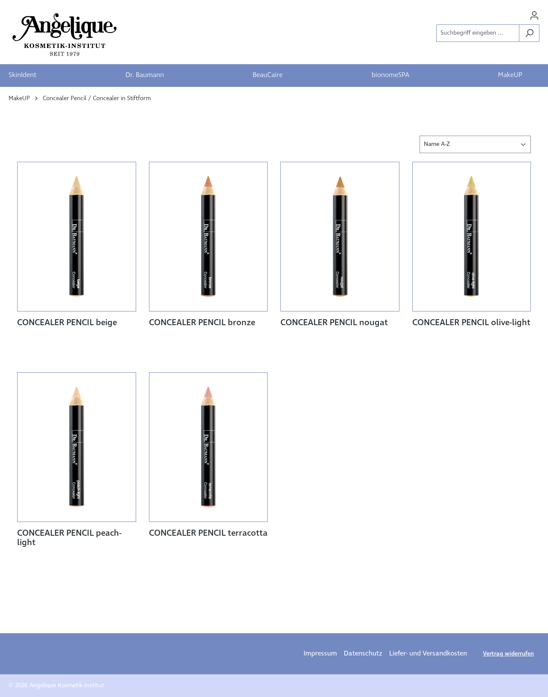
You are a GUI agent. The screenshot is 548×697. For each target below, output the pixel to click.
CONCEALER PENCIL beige (67, 323)
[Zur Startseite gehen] (65, 34)
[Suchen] (529, 33)
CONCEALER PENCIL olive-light (471, 323)
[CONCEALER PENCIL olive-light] (472, 236)
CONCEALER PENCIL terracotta (208, 533)
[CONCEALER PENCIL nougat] (340, 236)
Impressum (320, 653)
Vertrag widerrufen (508, 654)
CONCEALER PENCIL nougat (334, 323)
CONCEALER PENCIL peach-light (69, 538)
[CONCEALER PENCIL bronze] (208, 236)
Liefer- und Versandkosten (428, 653)
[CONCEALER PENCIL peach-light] (77, 447)
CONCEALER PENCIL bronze (202, 323)
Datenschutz (363, 653)
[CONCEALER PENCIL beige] (77, 236)
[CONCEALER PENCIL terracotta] (208, 447)
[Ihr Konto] (534, 15)
